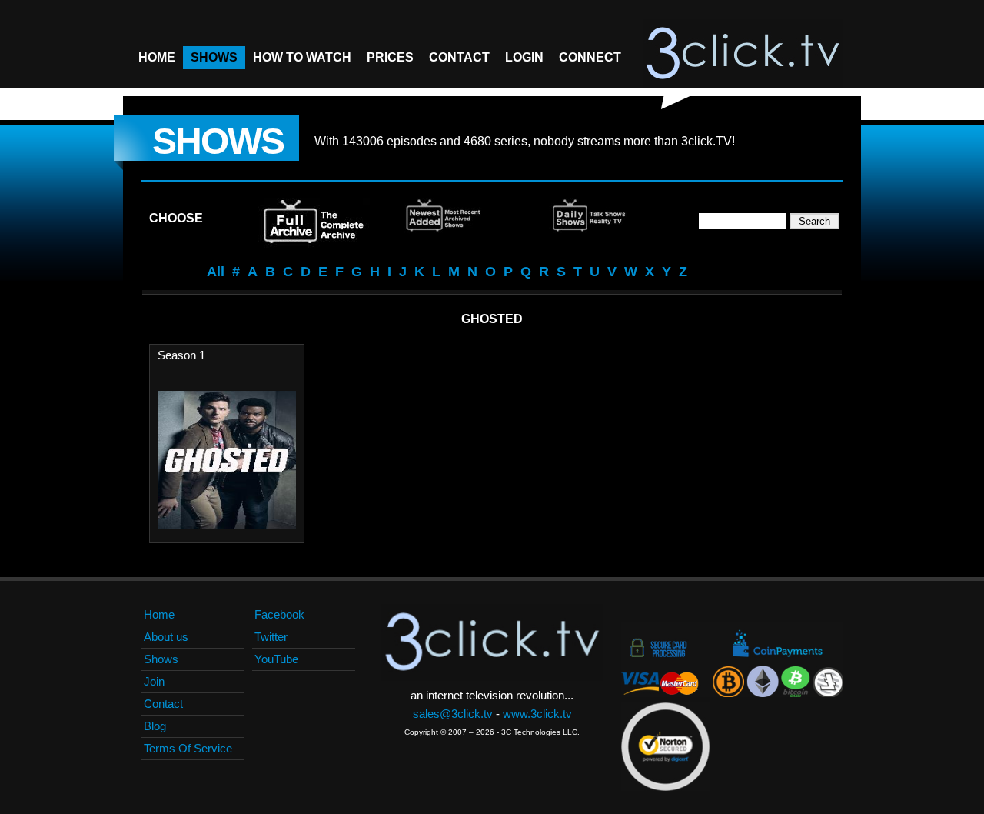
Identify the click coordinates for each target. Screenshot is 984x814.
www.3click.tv (537, 713)
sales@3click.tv (453, 713)
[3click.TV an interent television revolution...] (743, 53)
